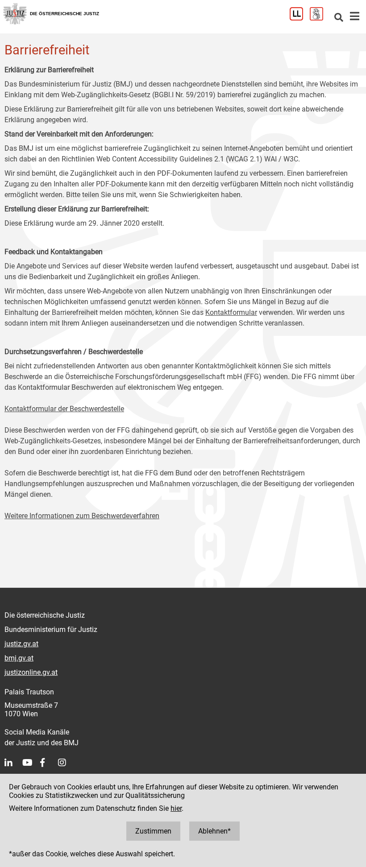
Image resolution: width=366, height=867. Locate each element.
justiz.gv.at (21, 644)
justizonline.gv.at (31, 672)
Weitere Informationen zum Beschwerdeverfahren (81, 516)
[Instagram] (67, 762)
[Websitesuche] (339, 18)
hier (176, 808)
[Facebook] (49, 762)
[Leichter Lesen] (300, 18)
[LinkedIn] (13, 762)
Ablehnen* (214, 831)
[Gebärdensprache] (320, 18)
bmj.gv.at (18, 658)
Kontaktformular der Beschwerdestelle (64, 409)
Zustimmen (153, 831)
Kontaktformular (231, 312)
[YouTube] (31, 762)
